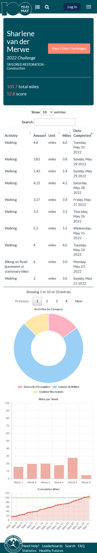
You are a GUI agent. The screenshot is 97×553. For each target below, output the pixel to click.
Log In (72, 7)
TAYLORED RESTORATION (25, 64)
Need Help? (30, 546)
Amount (39, 135)
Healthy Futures (51, 551)
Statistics (29, 551)
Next (79, 301)
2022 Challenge (21, 57)
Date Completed (82, 132)
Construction (16, 68)
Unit (51, 135)
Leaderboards (52, 546)
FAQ (81, 546)
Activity (11, 135)
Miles (66, 135)
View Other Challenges (69, 48)
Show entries (48, 112)
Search (70, 546)
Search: (28, 122)
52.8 (11, 93)
